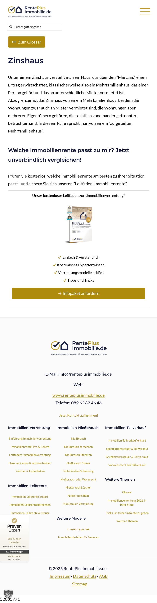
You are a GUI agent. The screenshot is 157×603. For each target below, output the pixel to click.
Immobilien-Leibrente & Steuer (30, 513)
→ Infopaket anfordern (78, 293)
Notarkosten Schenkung (78, 471)
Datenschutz (84, 576)
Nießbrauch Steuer (78, 463)
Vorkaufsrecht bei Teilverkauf (127, 465)
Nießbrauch (78, 438)
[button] (8, 594)
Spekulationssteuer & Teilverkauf (127, 448)
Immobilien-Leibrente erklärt (30, 496)
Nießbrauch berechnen (78, 446)
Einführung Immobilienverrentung (30, 438)
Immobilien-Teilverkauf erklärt (127, 440)
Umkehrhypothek (78, 529)
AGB (103, 576)
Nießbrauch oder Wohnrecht (78, 479)
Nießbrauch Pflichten (78, 455)
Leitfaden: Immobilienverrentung (30, 455)
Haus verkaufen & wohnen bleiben (30, 463)
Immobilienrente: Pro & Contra (30, 446)
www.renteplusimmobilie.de (78, 395)
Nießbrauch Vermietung (78, 503)
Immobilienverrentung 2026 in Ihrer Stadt (127, 503)
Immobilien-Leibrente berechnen (30, 504)
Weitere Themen (127, 521)
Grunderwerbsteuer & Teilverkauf (127, 456)
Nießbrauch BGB (78, 495)
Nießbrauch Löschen (78, 487)
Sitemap (79, 583)
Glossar (127, 492)
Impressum (60, 576)
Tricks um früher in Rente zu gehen (127, 513)
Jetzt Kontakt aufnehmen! (78, 415)
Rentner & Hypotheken (30, 471)
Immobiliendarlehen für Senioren (78, 537)
